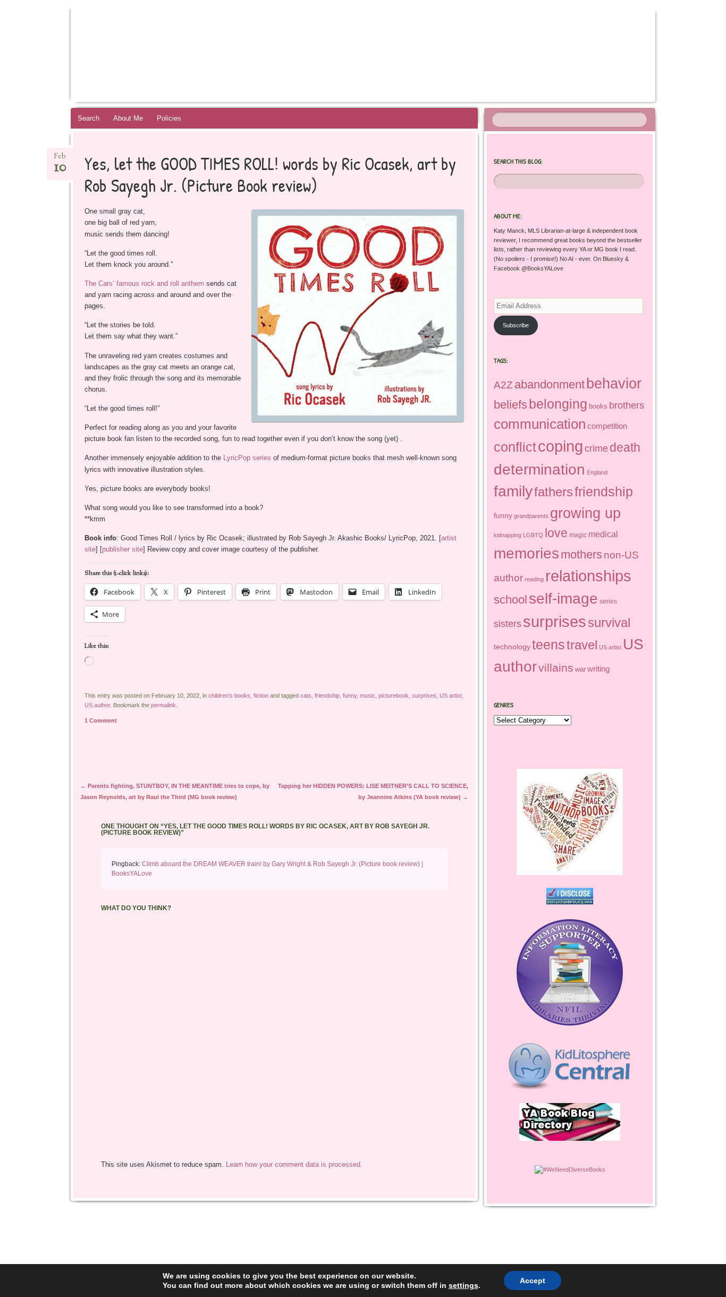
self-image (563, 598)
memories (526, 553)
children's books (229, 695)
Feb (60, 159)
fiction (261, 695)
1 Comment (101, 720)
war (580, 669)
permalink (163, 705)
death (625, 447)
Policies (169, 118)
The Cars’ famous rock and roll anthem (144, 283)
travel (582, 645)
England (597, 472)
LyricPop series (247, 458)
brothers (626, 405)
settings (463, 1285)
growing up (585, 513)
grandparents (531, 516)
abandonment (549, 384)
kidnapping (507, 535)
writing (598, 669)
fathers (553, 492)
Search (88, 118)
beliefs (510, 404)
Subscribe (516, 325)
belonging (558, 403)
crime (596, 448)
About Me (128, 118)
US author (97, 705)
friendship (327, 695)
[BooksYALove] (361, 54)
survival (609, 622)
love (556, 533)
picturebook (393, 695)
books (598, 406)
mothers (581, 554)
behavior (613, 383)
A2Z (503, 385)
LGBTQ (533, 535)
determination (539, 469)
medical (603, 534)
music (367, 695)
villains (555, 668)
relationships (588, 575)
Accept (532, 1280)
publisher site (122, 549)
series (608, 601)
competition (607, 426)
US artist (451, 695)
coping (560, 446)
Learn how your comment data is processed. (294, 1164)
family (513, 491)
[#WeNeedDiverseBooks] (570, 1169)
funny (350, 695)
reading (534, 579)
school (510, 599)
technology (512, 646)
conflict (515, 446)
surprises (424, 695)
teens (548, 644)
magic (578, 535)
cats (305, 695)
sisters (507, 623)
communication (540, 424)
